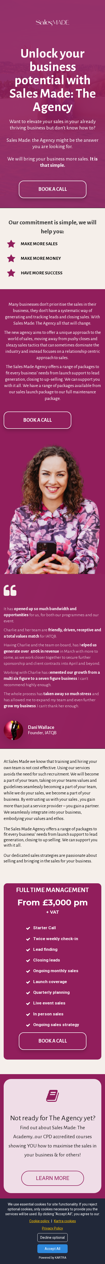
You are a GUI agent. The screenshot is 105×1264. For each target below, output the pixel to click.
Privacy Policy (52, 1228)
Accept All (52, 1249)
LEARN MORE (52, 1178)
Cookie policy (39, 1221)
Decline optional (52, 1237)
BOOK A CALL (52, 189)
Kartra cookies (65, 1221)
